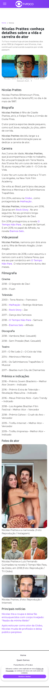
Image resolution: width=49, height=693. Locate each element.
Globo (28, 198)
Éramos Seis (17, 231)
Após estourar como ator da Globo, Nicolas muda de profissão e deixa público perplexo (22, 628)
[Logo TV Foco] (24, 4)
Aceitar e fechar (24, 676)
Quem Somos (23, 660)
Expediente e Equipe (23, 665)
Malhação (26, 201)
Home (4, 23)
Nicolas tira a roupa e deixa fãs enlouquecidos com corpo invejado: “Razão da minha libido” (23, 617)
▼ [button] (31, 81)
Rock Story (22, 209)
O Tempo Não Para (20, 320)
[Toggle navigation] (4, 4)
